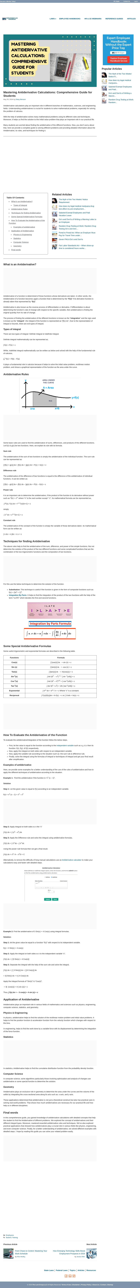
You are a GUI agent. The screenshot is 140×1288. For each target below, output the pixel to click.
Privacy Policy (86, 1285)
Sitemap (110, 1285)
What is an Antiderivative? (21, 202)
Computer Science (21, 242)
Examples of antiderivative (24, 227)
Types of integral (20, 205)
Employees (10, 1235)
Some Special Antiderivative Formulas (26, 217)
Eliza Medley (21, 1256)
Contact (103, 1285)
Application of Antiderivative (22, 231)
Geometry (17, 246)
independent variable (65, 746)
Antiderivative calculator (71, 860)
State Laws (49, 1270)
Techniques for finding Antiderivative (26, 213)
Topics (73, 1270)
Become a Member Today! (8, 1)
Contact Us (126, 1)
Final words (16, 250)
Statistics (17, 238)
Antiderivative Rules (19, 209)
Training (15, 1237)
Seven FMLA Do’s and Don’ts (71, 239)
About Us (95, 1285)
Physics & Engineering (22, 235)
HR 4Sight (116, 1)
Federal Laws (62, 1270)
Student (8, 1237)
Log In (136, 1)
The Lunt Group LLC (39, 1285)
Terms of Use (66, 1285)
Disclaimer (76, 1285)
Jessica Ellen (81, 1256)
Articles (81, 1270)
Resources (91, 1270)
